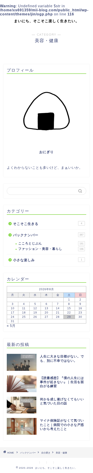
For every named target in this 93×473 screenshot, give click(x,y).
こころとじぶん (51, 243)
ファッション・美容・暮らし (51, 249)
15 (69, 308)
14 (58, 308)
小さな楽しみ (47, 260)
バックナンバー (48, 235)
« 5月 (11, 326)
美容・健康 (61, 452)
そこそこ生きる (47, 224)
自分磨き (45, 452)
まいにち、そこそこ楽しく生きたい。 (46, 21)
